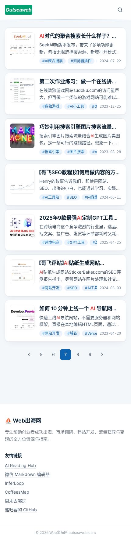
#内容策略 (93, 197)
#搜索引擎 (50, 151)
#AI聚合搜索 (52, 61)
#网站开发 (50, 288)
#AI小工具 (75, 106)
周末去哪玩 (15, 500)
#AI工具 (91, 288)
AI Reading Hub (20, 465)
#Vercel (91, 333)
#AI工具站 (50, 197)
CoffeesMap (17, 492)
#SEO (72, 197)
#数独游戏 (50, 106)
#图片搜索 (75, 151)
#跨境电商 (50, 242)
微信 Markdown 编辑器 (27, 474)
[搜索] (120, 10)
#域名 (72, 333)
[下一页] (102, 354)
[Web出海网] (18, 10)
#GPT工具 (76, 242)
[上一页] (28, 354)
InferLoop (14, 483)
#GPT (97, 106)
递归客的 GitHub (21, 509)
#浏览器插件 (81, 61)
